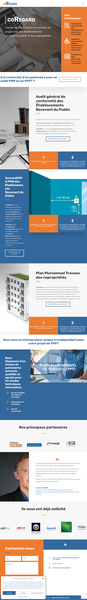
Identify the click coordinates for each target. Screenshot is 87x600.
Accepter (9, 593)
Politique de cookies (22, 597)
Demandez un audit (58, 139)
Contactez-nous (70, 79)
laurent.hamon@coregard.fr (62, 568)
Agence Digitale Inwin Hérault (60, 597)
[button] (43, 578)
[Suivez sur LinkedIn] (65, 544)
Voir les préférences (37, 593)
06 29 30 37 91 (57, 563)
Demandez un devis (14, 253)
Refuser (23, 593)
